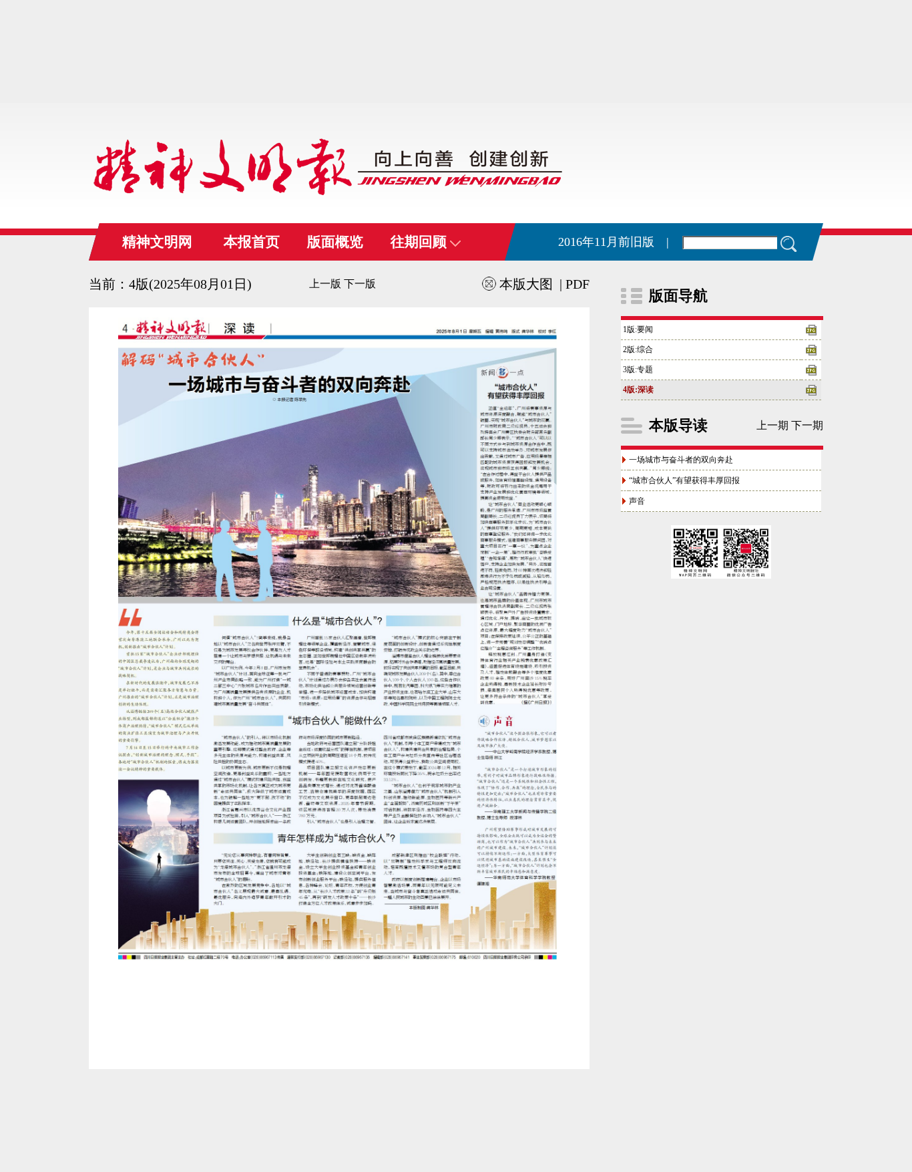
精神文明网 (157, 242)
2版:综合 (638, 349)
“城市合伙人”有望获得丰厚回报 (684, 480)
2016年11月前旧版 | (613, 242)
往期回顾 (420, 242)
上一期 (772, 425)
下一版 (360, 283)
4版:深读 (638, 389)
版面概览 (335, 242)
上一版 (325, 283)
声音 (637, 501)
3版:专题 (638, 369)
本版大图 (526, 284)
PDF (577, 284)
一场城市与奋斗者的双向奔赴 (681, 459)
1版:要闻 (638, 329)
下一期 (807, 425)
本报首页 (252, 242)
